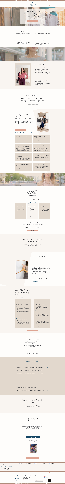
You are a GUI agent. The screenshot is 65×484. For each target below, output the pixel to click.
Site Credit (51, 483)
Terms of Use (47, 483)
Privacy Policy (43, 483)
